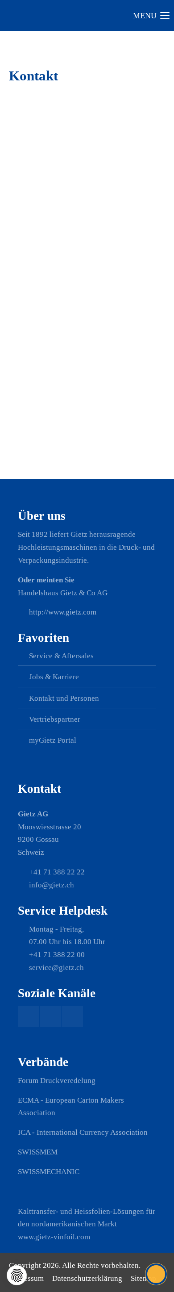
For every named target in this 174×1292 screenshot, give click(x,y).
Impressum (26, 1278)
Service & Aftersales (61, 656)
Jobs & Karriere (54, 677)
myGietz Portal (52, 740)
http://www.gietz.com (62, 612)
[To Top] (156, 1274)
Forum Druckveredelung (56, 1080)
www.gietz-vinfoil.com (54, 1237)
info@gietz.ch (43, 227)
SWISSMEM (38, 1152)
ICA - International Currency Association (83, 1132)
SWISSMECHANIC (48, 1171)
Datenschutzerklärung (87, 1278)
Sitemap (143, 1278)
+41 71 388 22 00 (57, 954)
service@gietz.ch (56, 967)
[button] (17, 1275)
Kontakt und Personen (64, 698)
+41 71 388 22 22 (49, 214)
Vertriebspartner (54, 719)
